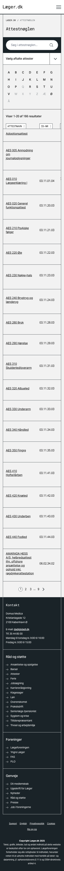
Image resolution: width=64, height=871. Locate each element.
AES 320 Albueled (17, 388)
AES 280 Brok (15, 322)
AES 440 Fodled (16, 537)
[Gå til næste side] (43, 589)
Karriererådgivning (20, 687)
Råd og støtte (18, 797)
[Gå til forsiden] (13, 7)
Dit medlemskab (19, 783)
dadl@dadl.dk (21, 629)
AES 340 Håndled (17, 430)
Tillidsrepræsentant (21, 720)
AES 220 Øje (14, 253)
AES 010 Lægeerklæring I (16, 181)
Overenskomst (18, 701)
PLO (12, 761)
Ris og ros (32, 829)
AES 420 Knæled (17, 496)
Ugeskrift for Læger (21, 788)
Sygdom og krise (19, 715)
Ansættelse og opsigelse (24, 664)
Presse (14, 802)
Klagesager (16, 692)
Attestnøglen (27, 20)
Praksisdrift (16, 706)
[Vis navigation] (58, 7)
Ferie (13, 678)
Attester (15, 673)
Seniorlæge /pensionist (23, 711)
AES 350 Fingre (16, 450)
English (23, 823)
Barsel (14, 669)
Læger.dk (11, 20)
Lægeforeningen (19, 747)
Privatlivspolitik (37, 823)
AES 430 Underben (18, 516)
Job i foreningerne (20, 807)
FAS (12, 756)
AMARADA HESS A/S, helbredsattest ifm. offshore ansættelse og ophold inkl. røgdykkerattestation (20, 563)
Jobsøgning (17, 683)
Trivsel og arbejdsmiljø (22, 725)
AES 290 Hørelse (17, 343)
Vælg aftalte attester (19, 59)
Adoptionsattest (17, 134)
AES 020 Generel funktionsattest (17, 205)
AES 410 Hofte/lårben (14, 473)
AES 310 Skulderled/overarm (19, 366)
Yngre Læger (17, 752)
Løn (12, 697)
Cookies (51, 823)
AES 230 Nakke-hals (19, 275)
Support (13, 823)
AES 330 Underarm (18, 409)
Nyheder (15, 793)
